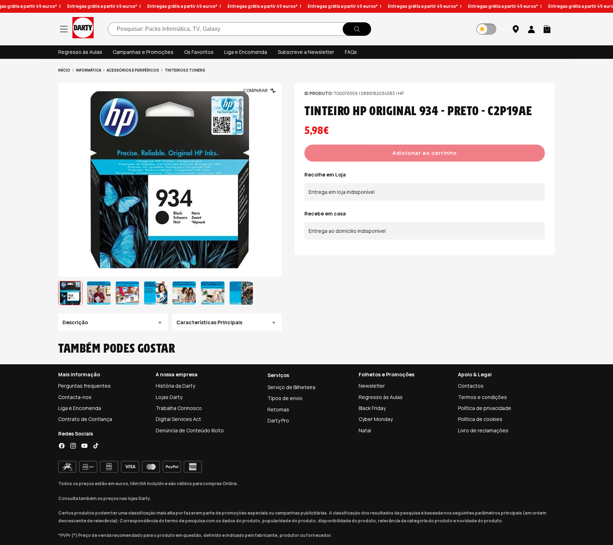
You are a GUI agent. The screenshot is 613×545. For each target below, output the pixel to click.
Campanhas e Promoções (143, 52)
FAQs (351, 52)
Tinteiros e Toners (185, 70)
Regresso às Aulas (80, 52)
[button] (547, 29)
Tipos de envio (285, 398)
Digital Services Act (178, 419)
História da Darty (175, 385)
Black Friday (372, 408)
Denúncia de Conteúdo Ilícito (190, 430)
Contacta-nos (75, 397)
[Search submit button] (357, 29)
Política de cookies (480, 419)
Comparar (255, 90)
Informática (88, 70)
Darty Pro (278, 420)
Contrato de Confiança (85, 419)
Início (64, 70)
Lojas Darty (169, 397)
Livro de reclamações (483, 430)
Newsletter (372, 385)
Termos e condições (482, 397)
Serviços (278, 375)
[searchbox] (239, 29)
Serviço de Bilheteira (291, 387)
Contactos (471, 385)
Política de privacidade (484, 408)
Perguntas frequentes (84, 385)
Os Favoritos (199, 52)
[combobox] (239, 29)
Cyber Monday (376, 419)
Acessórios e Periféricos (133, 70)
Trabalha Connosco (179, 408)
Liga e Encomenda (245, 52)
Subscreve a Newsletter (306, 52)
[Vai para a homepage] (83, 29)
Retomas (278, 409)
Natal (365, 430)
